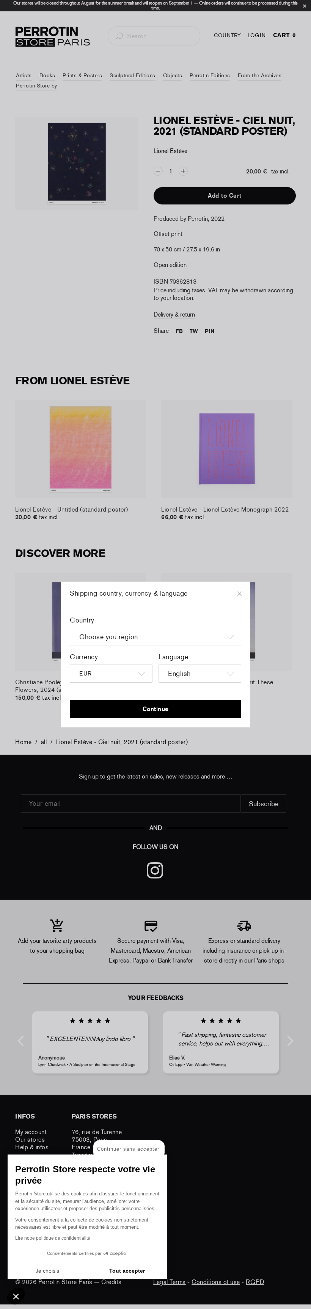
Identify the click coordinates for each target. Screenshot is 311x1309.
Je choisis (47, 1271)
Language (173, 657)
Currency (84, 657)
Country (82, 620)
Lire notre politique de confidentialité (52, 1238)
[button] (16, 1296)
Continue (156, 709)
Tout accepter (127, 1271)
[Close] (246, 597)
